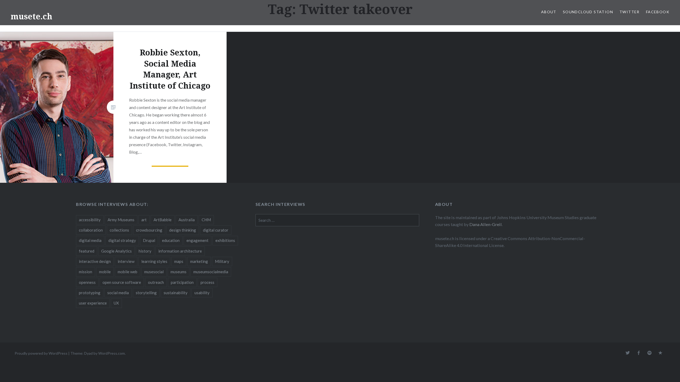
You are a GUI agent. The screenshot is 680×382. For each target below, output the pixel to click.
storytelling (146, 292)
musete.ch (31, 16)
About (548, 12)
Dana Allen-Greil (485, 224)
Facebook (657, 12)
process (207, 282)
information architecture (180, 251)
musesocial (154, 271)
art (144, 219)
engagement (197, 240)
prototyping (89, 292)
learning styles (154, 261)
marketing (199, 261)
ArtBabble (163, 219)
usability (202, 292)
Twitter (629, 12)
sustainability (176, 292)
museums (178, 271)
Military (222, 261)
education (171, 240)
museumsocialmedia (210, 271)
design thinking (182, 230)
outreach (156, 282)
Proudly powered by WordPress (41, 353)
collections (119, 230)
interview (126, 261)
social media (118, 292)
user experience (93, 303)
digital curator (215, 230)
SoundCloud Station (588, 12)
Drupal (149, 240)
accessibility (90, 219)
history (145, 251)
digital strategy (122, 240)
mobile (105, 271)
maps (178, 261)
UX (116, 303)
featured (86, 251)
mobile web (127, 271)
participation (182, 282)
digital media (90, 240)
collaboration (91, 230)
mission (85, 271)
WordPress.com (111, 353)
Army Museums (121, 219)
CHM (206, 219)
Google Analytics (116, 251)
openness (87, 282)
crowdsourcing (149, 230)
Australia (186, 219)
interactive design (95, 261)
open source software (122, 282)
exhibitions (225, 240)
